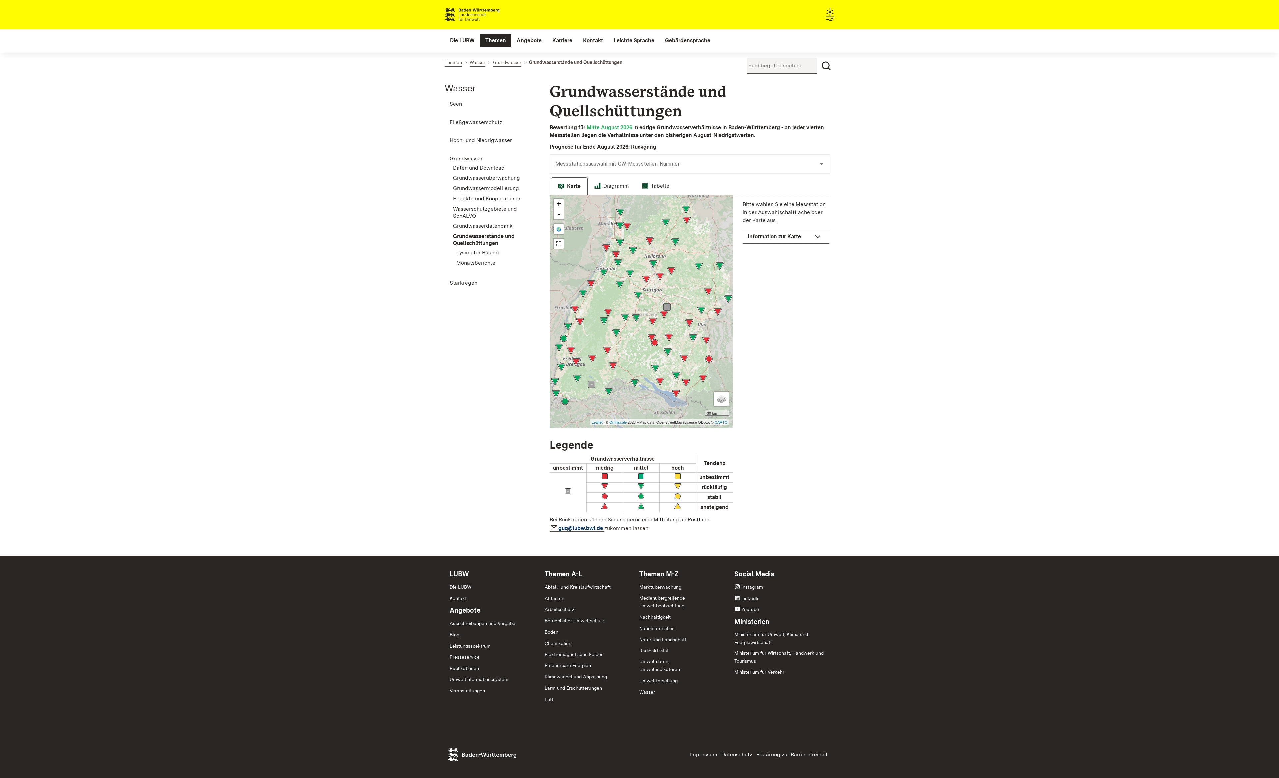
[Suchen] (826, 66)
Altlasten (554, 598)
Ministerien (751, 622)
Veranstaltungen (467, 690)
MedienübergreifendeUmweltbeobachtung (662, 602)
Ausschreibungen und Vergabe (482, 623)
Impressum (703, 754)
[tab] (569, 186)
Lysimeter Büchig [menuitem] (477, 252)
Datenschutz (736, 754)
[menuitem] (462, 40)
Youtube (750, 609)
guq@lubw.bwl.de (581, 528)
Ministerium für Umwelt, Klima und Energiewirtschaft (771, 638)
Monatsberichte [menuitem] (475, 263)
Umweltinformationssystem (479, 679)
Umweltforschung (659, 680)
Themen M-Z (659, 574)
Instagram (752, 587)
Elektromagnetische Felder (574, 654)
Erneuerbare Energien (568, 665)
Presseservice (465, 657)
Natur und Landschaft (663, 639)
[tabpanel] (689, 365)
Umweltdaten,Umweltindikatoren (660, 665)
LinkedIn (750, 598)
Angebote (465, 610)
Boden (551, 632)
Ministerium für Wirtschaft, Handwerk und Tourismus (779, 657)
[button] (786, 236)
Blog (454, 634)
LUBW (459, 574)
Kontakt (458, 598)
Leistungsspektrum (470, 645)
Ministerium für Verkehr (759, 672)
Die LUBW (460, 587)
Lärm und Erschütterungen (573, 688)
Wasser (460, 88)
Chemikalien (558, 643)
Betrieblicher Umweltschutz (574, 620)
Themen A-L (563, 574)
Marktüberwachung (660, 587)
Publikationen (464, 668)
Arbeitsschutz (559, 609)
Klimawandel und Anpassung (576, 676)
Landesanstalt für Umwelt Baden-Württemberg (484, 14)
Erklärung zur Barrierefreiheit (792, 754)
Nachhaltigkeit (655, 617)
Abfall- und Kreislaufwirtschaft (578, 587)
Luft (549, 699)
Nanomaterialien (657, 628)
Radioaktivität (654, 650)
